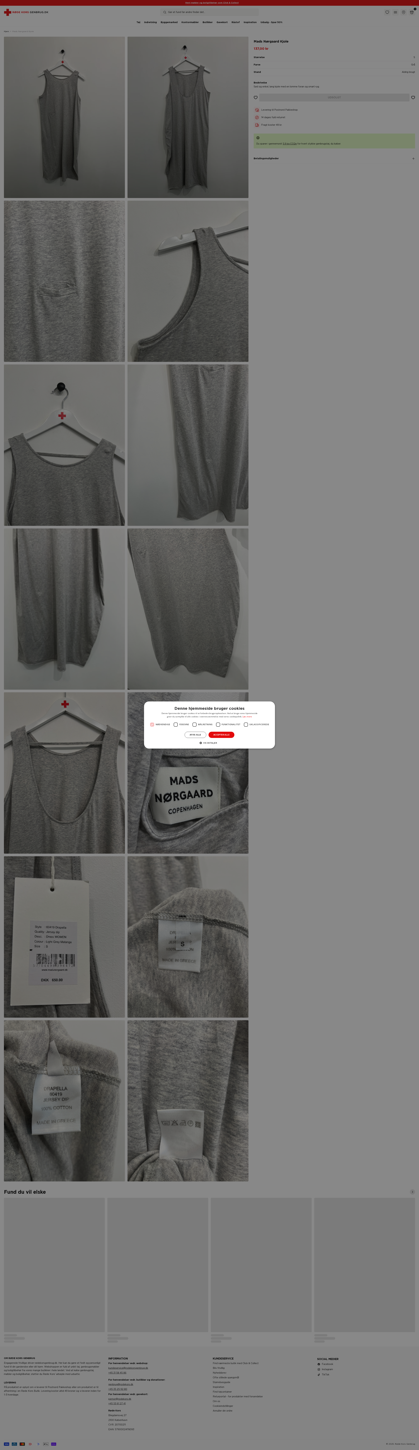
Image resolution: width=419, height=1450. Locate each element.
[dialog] (209, 725)
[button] (209, 742)
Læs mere (247, 716)
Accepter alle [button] (221, 734)
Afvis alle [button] (195, 734)
